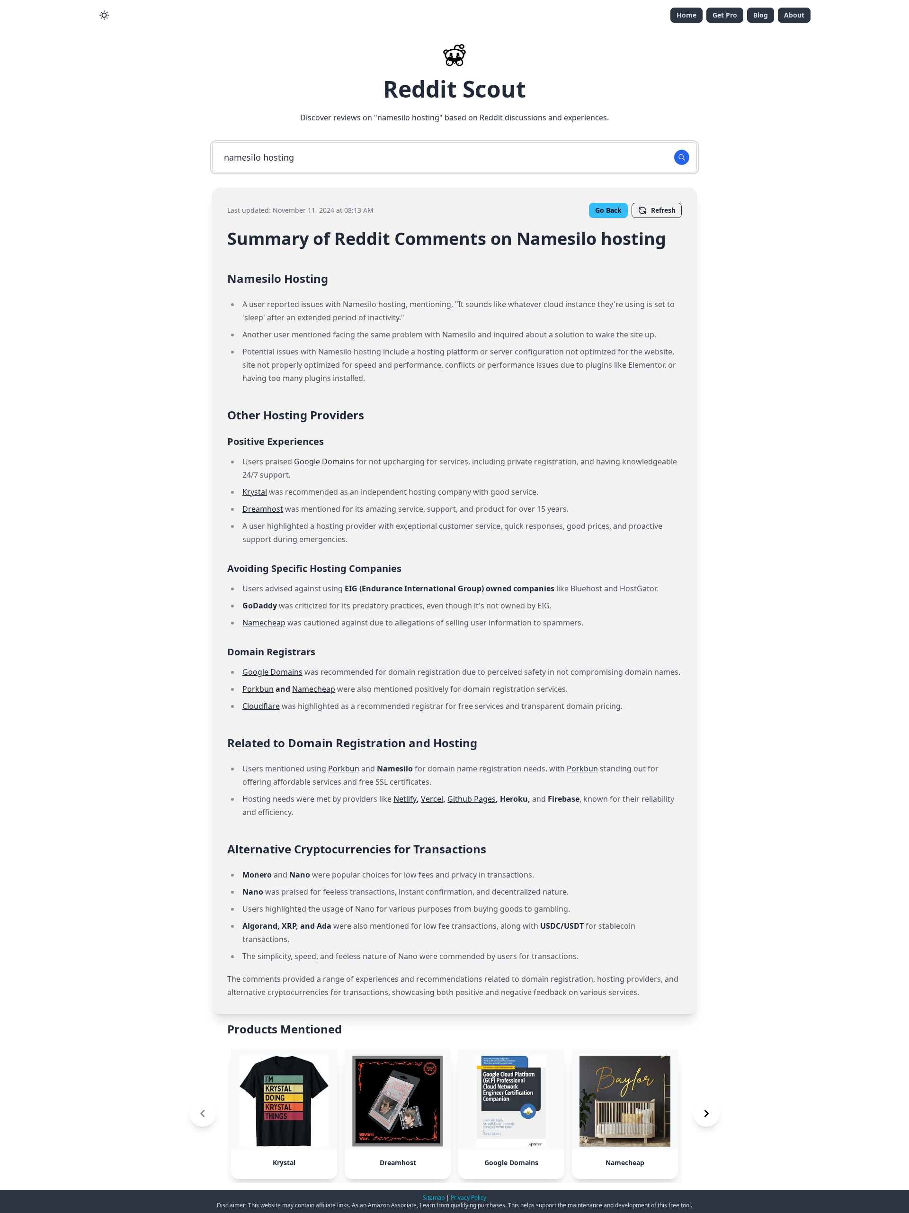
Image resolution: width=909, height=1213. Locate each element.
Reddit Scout (454, 88)
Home (686, 14)
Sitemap (434, 1198)
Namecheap (263, 622)
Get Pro (725, 14)
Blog (760, 14)
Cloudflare (261, 706)
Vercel (432, 799)
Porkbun (258, 689)
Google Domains (324, 461)
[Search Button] (681, 157)
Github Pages (471, 799)
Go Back (608, 210)
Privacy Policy (468, 1198)
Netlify (405, 799)
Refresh (663, 210)
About (794, 14)
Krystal (254, 492)
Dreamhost (262, 509)
